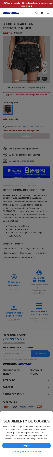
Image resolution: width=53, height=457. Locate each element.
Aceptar (26, 445)
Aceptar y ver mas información (26, 451)
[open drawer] (48, 13)
